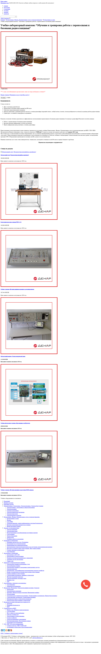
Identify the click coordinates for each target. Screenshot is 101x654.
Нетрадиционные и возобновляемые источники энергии (22, 532)
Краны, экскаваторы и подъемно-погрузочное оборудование (23, 572)
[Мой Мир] (9, 630)
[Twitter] (4, 630)
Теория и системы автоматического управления (20, 558)
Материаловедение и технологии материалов (19, 599)
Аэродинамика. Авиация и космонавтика (15, 583)
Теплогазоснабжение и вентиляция (16, 619)
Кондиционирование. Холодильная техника (19, 621)
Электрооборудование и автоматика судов (18, 564)
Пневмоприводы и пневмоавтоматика (17, 545)
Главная (3, 20)
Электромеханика (12, 509)
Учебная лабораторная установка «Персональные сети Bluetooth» (15, 423)
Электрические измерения (14, 591)
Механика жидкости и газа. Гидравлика (17, 542)
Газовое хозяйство (12, 617)
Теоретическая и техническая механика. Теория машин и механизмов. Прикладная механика (32, 595)
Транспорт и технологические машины (14, 562)
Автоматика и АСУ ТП (13, 554)
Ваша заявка (4, 1)
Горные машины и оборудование (16, 573)
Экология (9, 603)
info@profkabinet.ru (37, 637)
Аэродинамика (11, 551)
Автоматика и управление (11, 553)
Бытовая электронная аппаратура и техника (19, 525)
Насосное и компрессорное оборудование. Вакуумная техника (24, 548)
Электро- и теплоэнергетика (11, 528)
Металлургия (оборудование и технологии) (18, 600)
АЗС (8, 581)
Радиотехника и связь (49, 20)
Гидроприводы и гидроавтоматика (16, 543)
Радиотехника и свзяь (13, 518)
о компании (7, 9)
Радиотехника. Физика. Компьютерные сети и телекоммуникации (24, 20)
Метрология (10, 589)
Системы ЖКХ (11, 611)
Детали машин (11, 594)
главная (6, 6)
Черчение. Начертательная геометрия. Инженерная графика (23, 592)
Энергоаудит (10, 537)
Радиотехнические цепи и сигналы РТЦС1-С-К (11, 222)
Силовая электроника (13, 510)
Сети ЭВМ (10, 521)
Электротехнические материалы (15, 512)
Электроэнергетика (12, 531)
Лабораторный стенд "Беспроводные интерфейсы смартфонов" (15, 155)
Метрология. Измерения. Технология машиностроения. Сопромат (21, 588)
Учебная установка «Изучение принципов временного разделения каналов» (17, 289)
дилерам (6, 12)
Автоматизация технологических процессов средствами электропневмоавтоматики (29, 547)
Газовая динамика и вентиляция (15, 550)
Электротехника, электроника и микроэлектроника (21, 507)
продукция (7, 7)
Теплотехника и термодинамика (15, 616)
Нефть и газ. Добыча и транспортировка (18, 610)
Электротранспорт (12, 569)
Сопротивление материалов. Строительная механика (21, 597)
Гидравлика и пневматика (11, 540)
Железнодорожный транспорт (15, 577)
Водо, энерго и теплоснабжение (15, 613)
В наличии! (7, 501)
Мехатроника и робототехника (15, 556)
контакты (6, 13)
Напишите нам (5, 3)
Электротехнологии (12, 514)
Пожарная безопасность (13, 605)
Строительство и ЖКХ (10, 608)
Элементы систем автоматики (15, 559)
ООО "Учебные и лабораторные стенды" (12, 633)
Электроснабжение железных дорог (16, 578)
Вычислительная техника (14, 526)
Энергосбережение (12, 536)
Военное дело (10, 580)
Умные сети (10, 561)
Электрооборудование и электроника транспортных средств (23, 567)
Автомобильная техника (13, 566)
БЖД (8, 606)
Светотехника (11, 534)
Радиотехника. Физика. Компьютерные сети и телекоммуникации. (22, 517)
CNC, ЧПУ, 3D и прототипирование (13, 624)
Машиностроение (8, 503)
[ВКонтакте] (2, 630)
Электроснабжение (12, 529)
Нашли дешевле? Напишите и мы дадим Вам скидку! (15, 95)
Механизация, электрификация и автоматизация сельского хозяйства (25, 570)
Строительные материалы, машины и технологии (20, 575)
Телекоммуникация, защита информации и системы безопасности (25, 523)
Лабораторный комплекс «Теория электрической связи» (13, 356)
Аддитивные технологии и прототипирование (19, 627)
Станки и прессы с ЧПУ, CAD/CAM (16, 625)
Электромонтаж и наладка (14, 515)
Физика (9, 520)
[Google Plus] (11, 630)
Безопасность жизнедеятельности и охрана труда (17, 602)
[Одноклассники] (6, 630)
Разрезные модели (9, 504)
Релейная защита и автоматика (15, 539)
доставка (6, 10)
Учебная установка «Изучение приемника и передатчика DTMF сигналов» (17, 490)
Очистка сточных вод (13, 614)
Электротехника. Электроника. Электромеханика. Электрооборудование (23, 506)
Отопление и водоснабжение (15, 622)
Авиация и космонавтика (14, 586)
